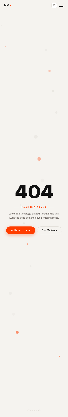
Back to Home (22, 230)
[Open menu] (61, 5)
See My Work (49, 230)
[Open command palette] (54, 5)
